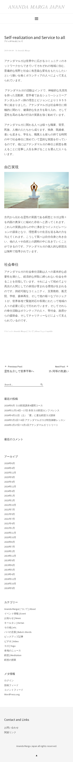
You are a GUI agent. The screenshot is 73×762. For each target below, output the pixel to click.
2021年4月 (9, 523)
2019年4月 (9, 574)
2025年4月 (9, 481)
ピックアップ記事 (13, 636)
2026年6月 (9, 463)
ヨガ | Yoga (9, 645)
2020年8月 (9, 541)
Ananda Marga (24, 50)
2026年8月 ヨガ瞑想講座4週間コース (23, 405)
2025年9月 (9, 477)
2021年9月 (9, 514)
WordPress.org (12, 694)
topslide (50, 331)
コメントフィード (13, 689)
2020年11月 (10, 532)
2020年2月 (9, 551)
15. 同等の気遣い (59, 369)
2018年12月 (10, 579)
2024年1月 (9, 495)
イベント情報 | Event (15, 613)
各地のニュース (12, 650)
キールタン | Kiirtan (14, 622)
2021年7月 (9, 518)
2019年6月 (9, 565)
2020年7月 (9, 546)
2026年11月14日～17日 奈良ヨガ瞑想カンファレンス (31, 410)
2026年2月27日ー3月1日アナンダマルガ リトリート (31, 424)
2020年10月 (10, 537)
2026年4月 (9, 468)
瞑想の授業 (10, 659)
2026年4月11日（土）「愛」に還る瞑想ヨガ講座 (29, 415)
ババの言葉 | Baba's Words (18, 632)
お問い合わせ (11, 727)
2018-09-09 (9, 50)
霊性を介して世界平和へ (19, 369)
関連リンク (10, 732)
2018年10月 (10, 583)
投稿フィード (11, 685)
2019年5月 (9, 569)
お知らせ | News (12, 618)
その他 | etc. (10, 627)
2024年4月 (9, 491)
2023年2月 (9, 500)
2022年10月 (10, 504)
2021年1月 (9, 528)
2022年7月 (9, 509)
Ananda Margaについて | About (27, 331)
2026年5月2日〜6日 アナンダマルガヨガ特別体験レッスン (34, 420)
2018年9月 (9, 588)
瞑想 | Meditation (12, 655)
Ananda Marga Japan (36, 6)
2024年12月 (10, 486)
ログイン (9, 680)
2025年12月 (10, 472)
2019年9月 (9, 560)
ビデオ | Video (11, 641)
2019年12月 (10, 555)
